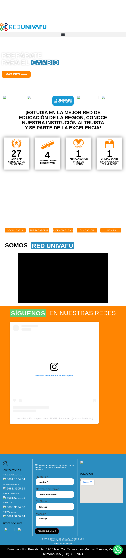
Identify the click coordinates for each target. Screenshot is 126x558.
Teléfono (42, 501)
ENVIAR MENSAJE (47, 531)
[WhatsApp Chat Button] (118, 550)
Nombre (42, 476)
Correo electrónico (47, 489)
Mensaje (41, 514)
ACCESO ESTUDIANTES (13, 5)
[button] (63, 34)
